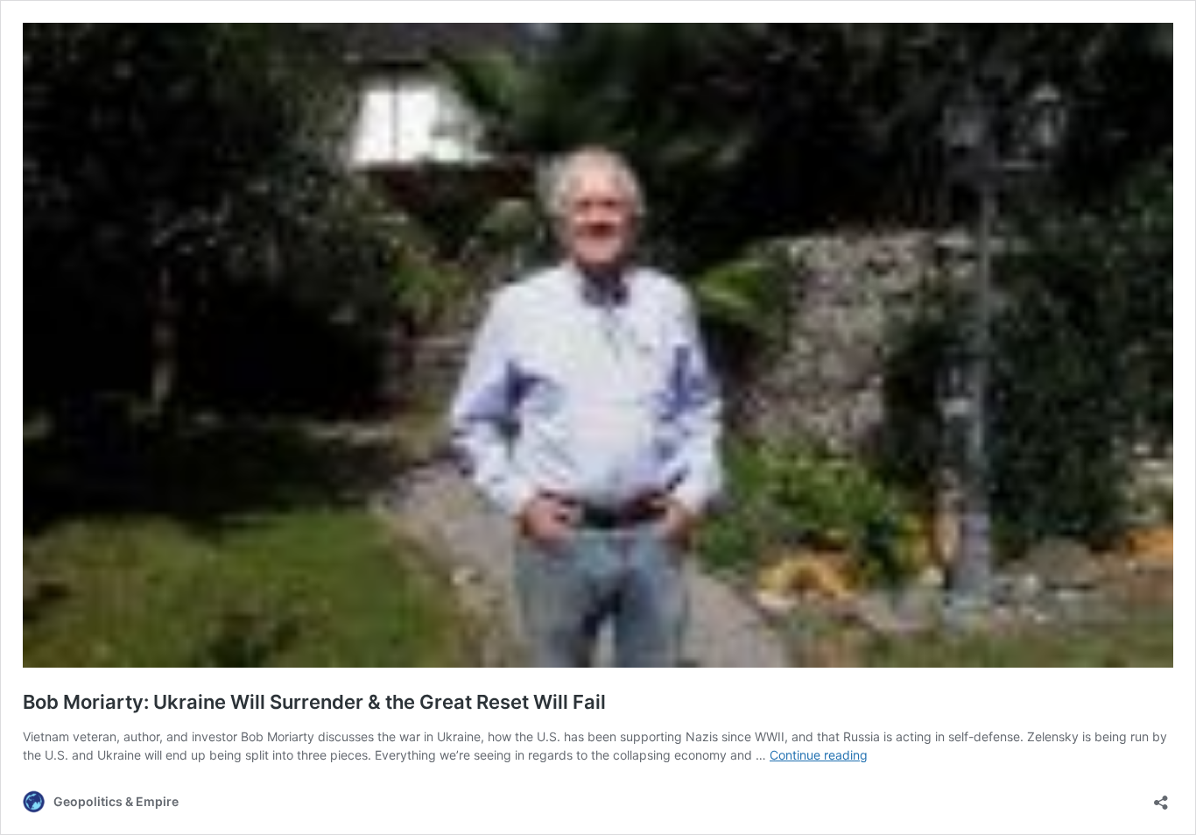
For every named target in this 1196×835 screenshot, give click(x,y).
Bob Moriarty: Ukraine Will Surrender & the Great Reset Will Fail (314, 701)
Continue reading (819, 754)
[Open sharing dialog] (1161, 796)
